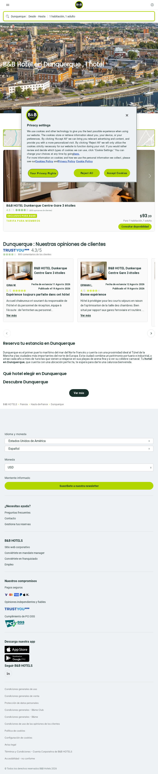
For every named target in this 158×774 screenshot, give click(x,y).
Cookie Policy (84, 161)
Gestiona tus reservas (18, 524)
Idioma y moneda (15, 434)
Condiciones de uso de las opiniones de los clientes (32, 723)
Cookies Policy (44, 161)
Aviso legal (10, 744)
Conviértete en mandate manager (25, 552)
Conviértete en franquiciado (21, 558)
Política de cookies (15, 730)
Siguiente (151, 333)
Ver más (11, 315)
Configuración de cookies (18, 737)
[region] (79, 144)
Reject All (87, 173)
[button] (38, 290)
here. (77, 153)
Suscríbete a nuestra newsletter (79, 486)
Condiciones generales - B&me (21, 716)
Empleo (9, 564)
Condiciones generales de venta (22, 696)
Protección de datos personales (22, 702)
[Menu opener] (7, 5)
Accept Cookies (117, 173)
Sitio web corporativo (17, 547)
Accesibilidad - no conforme (20, 758)
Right (151, 176)
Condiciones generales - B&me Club (24, 709)
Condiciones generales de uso (21, 689)
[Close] (127, 115)
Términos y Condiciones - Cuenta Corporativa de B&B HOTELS (38, 751)
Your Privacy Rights (43, 173)
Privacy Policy (66, 161)
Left (7, 176)
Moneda (10, 459)
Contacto (10, 518)
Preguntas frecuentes (17, 512)
